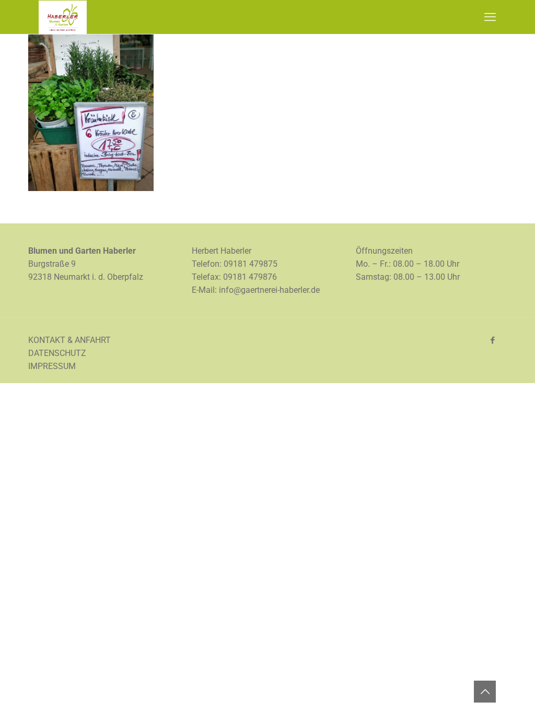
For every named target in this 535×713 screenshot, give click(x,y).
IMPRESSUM (52, 366)
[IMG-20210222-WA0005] (91, 188)
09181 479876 (250, 277)
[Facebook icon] (492, 340)
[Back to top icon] (485, 692)
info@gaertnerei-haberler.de (269, 290)
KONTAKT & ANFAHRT (69, 340)
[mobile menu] (490, 17)
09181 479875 (250, 264)
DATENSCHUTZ (57, 353)
